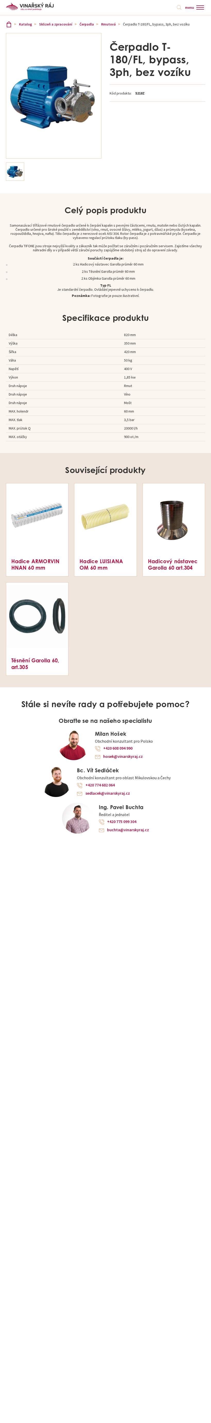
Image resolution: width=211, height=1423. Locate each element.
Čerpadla (87, 24)
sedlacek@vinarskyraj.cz (107, 793)
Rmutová (108, 24)
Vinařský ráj (8, 24)
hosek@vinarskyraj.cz (123, 756)
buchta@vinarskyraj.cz (128, 830)
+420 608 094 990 (118, 748)
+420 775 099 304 (121, 821)
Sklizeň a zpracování (55, 24)
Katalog (25, 24)
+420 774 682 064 (100, 785)
